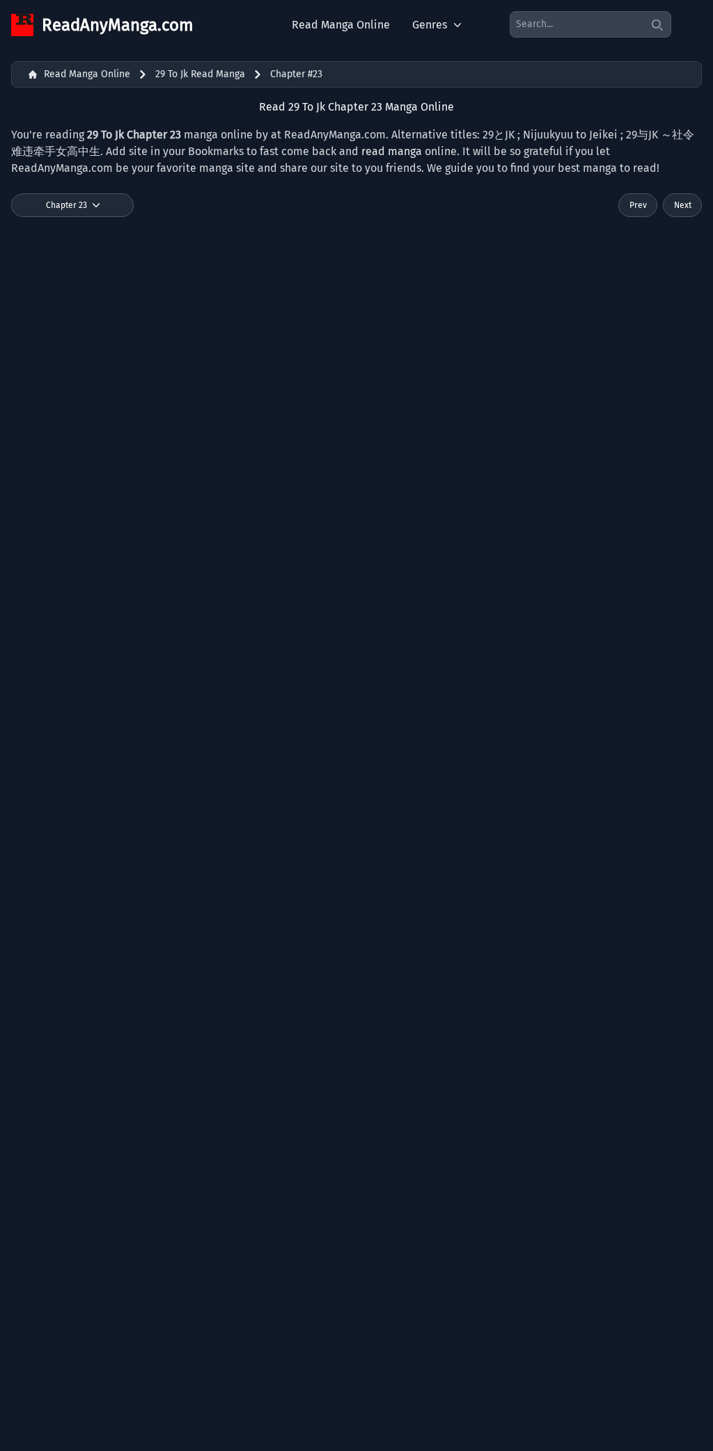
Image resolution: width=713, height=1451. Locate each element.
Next (682, 205)
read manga (391, 151)
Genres (429, 24)
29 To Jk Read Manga (200, 74)
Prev (638, 205)
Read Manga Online (341, 24)
